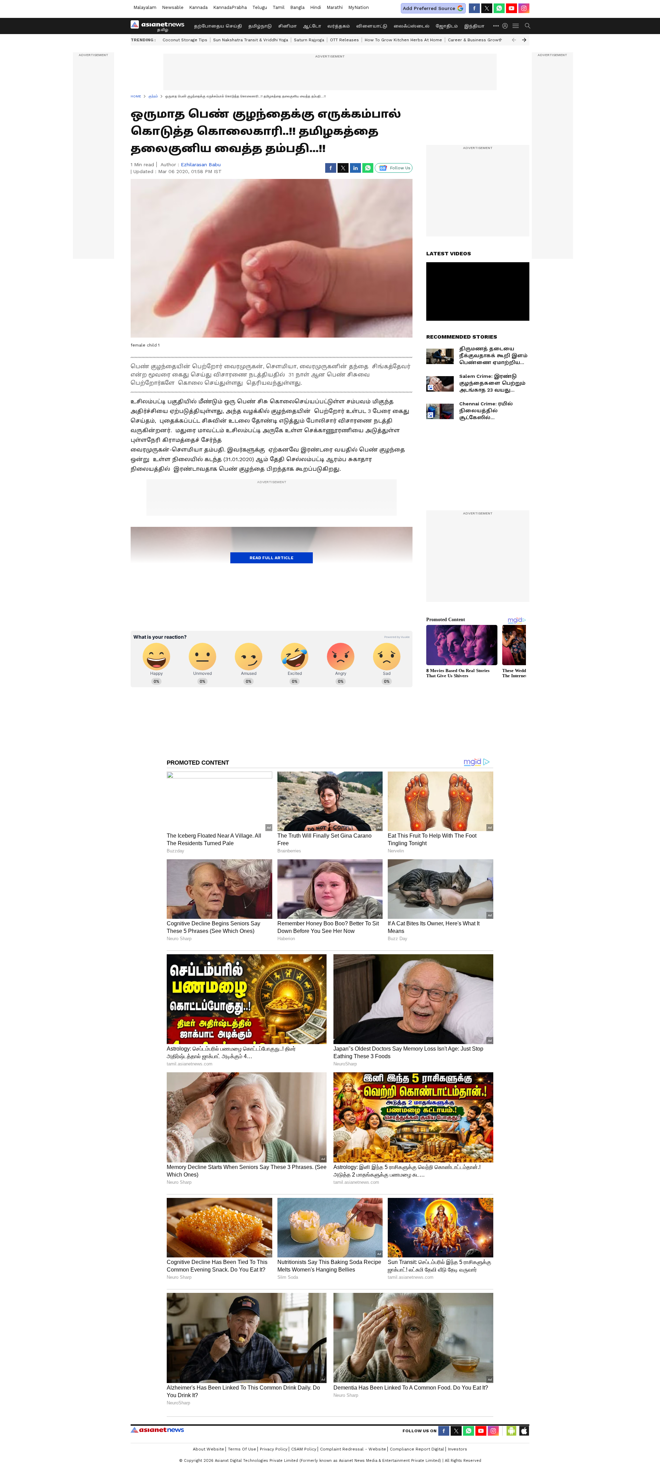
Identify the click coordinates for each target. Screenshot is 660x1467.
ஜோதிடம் (447, 26)
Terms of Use (242, 1449)
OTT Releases (344, 40)
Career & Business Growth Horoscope (487, 40)
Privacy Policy (273, 1449)
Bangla (297, 7)
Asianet (157, 1430)
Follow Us (400, 168)
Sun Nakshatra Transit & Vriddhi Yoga (250, 40)
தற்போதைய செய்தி (218, 26)
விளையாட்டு (371, 26)
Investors (457, 1449)
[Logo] (160, 26)
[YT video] (511, 8)
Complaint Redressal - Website (353, 1449)
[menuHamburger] (516, 26)
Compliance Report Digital (417, 1449)
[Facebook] (474, 8)
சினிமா (287, 26)
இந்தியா (474, 26)
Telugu (259, 7)
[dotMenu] (496, 25)
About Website (208, 1449)
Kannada (198, 7)
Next (524, 40)
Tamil (279, 7)
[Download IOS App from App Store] (523, 1431)
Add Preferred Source (429, 8)
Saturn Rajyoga (309, 40)
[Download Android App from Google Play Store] (511, 1431)
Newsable (173, 7)
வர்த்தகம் (338, 26)
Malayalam (144, 7)
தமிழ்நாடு (260, 26)
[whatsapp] (499, 8)
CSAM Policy (303, 1449)
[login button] (506, 25)
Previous (514, 40)
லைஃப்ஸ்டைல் (411, 26)
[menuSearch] (527, 26)
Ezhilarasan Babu (201, 164)
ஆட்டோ (312, 26)
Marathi (335, 7)
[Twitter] (486, 8)
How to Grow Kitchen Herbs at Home (403, 40)
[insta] (523, 8)
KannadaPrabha (230, 7)
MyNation (358, 7)
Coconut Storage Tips (185, 40)
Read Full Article (272, 557)
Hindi (315, 7)
